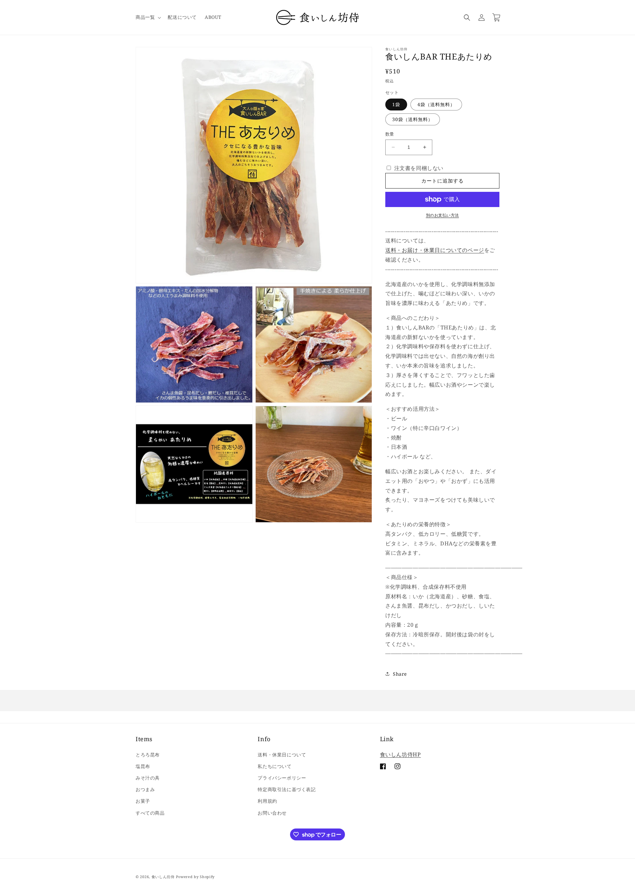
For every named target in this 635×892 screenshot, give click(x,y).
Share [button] (400, 674)
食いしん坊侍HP (400, 754)
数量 (389, 134)
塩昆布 (143, 766)
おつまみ (145, 789)
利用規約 (267, 801)
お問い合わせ (272, 812)
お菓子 (143, 801)
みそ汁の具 (148, 778)
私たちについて (274, 766)
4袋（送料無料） (436, 104)
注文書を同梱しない (418, 168)
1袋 (396, 104)
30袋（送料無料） (412, 119)
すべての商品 (150, 812)
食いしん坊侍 (163, 876)
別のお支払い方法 (442, 215)
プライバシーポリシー (282, 778)
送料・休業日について (282, 754)
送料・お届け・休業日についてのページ (434, 250)
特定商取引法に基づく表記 (287, 789)
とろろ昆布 (148, 754)
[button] (148, 17)
